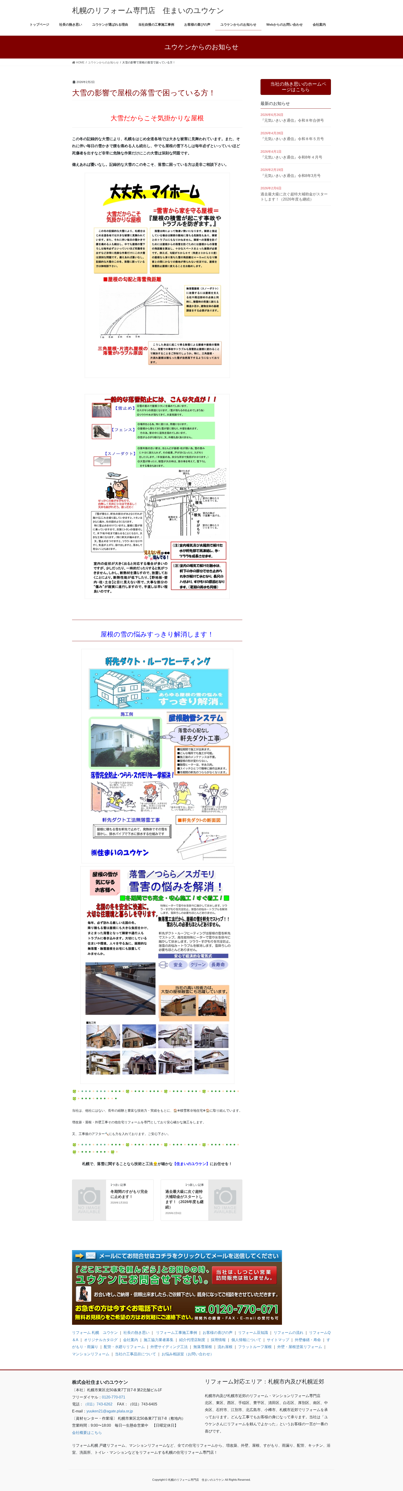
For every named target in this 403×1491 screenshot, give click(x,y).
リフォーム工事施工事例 (176, 1333)
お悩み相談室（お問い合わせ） (188, 1354)
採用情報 (218, 1340)
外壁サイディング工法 (169, 1347)
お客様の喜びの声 (218, 1333)
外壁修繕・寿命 (308, 1340)
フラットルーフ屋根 (255, 1347)
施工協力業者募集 (159, 1340)
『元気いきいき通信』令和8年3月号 (291, 176)
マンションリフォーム (90, 1354)
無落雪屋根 (202, 1347)
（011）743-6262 (97, 1404)
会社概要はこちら (87, 1433)
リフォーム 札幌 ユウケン (95, 1333)
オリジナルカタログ (101, 1340)
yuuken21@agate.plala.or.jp (110, 1411)
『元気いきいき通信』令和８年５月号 (292, 139)
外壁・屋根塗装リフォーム (299, 1347)
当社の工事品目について (135, 1354)
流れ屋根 (225, 1347)
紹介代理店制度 (192, 1340)
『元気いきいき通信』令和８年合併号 (292, 120)
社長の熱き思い (136, 1333)
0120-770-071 (113, 1397)
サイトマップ (278, 1340)
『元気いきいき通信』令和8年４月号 (291, 157)
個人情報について (246, 1340)
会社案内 (130, 1340)
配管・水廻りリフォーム (124, 1347)
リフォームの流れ (288, 1333)
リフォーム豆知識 (253, 1333)
